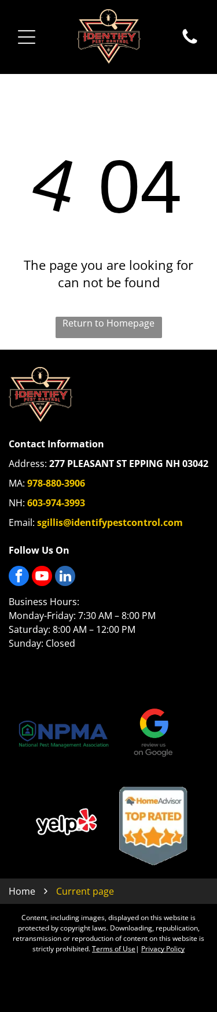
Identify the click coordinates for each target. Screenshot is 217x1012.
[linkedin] (65, 577)
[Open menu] (26, 37)
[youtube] (42, 577)
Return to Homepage (108, 323)
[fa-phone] (190, 42)
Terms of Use (113, 949)
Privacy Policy (163, 949)
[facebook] (19, 577)
